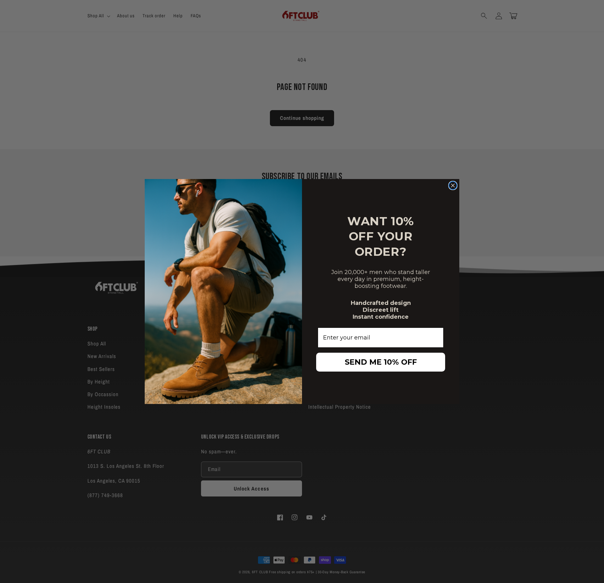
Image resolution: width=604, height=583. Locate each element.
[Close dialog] (453, 185)
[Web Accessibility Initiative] (2, 550)
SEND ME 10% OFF (381, 362)
